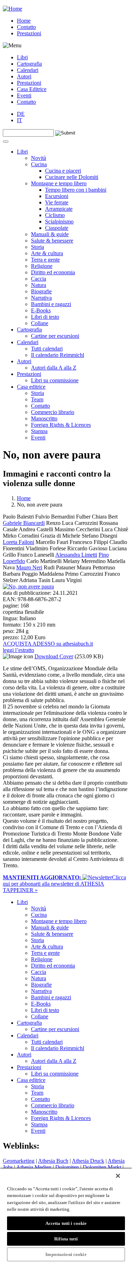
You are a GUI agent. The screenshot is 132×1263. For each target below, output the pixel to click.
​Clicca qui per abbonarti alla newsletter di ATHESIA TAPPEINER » (64, 883)
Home (24, 21)
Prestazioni (29, 33)
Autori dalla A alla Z (53, 368)
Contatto (26, 27)
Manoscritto (44, 418)
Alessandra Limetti (76, 555)
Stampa (39, 431)
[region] (66, 1215)
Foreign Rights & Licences (61, 425)
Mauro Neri (29, 567)
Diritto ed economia (53, 272)
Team (37, 399)
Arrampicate (59, 209)
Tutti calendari (47, 349)
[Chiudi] (118, 1176)
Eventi (24, 95)
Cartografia (29, 64)
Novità (38, 158)
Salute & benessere (52, 241)
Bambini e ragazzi (51, 304)
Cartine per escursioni (55, 336)
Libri (22, 57)
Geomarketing (18, 1161)
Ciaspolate (56, 228)
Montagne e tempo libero (59, 183)
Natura (38, 285)
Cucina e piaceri (63, 171)
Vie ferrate (56, 202)
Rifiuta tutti (66, 1238)
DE (21, 114)
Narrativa (41, 298)
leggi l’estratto (18, 650)
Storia (37, 247)
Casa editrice (31, 387)
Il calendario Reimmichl (57, 355)
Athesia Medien (33, 1167)
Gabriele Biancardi (24, 523)
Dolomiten (67, 1167)
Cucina (39, 164)
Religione (41, 266)
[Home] (12, 9)
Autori (24, 76)
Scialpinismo (59, 222)
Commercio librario (52, 412)
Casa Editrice (31, 89)
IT (19, 120)
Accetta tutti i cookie (66, 1223)
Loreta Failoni (18, 542)
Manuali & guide (50, 234)
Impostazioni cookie (65, 1254)
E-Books (41, 310)
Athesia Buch (53, 1161)
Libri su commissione (54, 380)
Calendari (27, 70)
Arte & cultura (47, 253)
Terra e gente (45, 260)
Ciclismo (55, 215)
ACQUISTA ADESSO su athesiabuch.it (48, 644)
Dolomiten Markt (102, 1167)
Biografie (41, 291)
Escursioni (56, 196)
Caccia (38, 279)
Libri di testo (45, 317)
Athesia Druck (88, 1161)
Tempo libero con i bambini (75, 190)
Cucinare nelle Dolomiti (71, 177)
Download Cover (53, 656)
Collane (39, 323)
